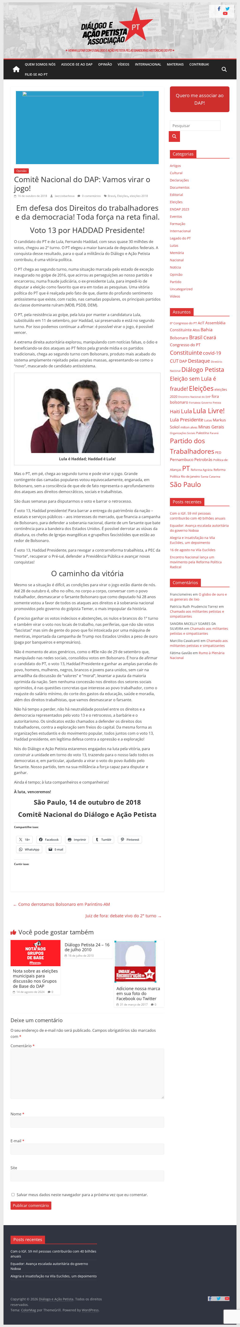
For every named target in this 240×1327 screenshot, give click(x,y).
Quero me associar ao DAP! (200, 99)
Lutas (174, 245)
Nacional (177, 260)
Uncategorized (181, 289)
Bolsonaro (179, 337)
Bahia (207, 329)
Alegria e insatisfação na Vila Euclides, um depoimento (54, 1276)
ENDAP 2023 (179, 209)
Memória (177, 253)
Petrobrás (203, 459)
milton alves (188, 427)
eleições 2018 (139, 196)
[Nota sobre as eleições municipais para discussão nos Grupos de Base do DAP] (35, 942)
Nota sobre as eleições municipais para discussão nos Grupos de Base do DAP (35, 978)
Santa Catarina (210, 477)
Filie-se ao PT (36, 74)
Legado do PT (180, 238)
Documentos (180, 187)
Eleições (122, 196)
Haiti (175, 411)
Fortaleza (194, 402)
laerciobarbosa (65, 196)
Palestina (202, 433)
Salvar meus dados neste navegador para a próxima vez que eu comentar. (82, 1194)
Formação (177, 223)
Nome (17, 1114)
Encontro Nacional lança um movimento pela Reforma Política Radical (196, 562)
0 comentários (91, 196)
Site (14, 1167)
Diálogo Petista (202, 369)
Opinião (105, 64)
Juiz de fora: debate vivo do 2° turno (124, 915)
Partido (175, 282)
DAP (183, 361)
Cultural (176, 173)
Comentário (23, 1045)
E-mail (17, 1140)
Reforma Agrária (202, 470)
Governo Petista (211, 402)
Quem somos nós (40, 64)
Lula (186, 411)
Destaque (199, 361)
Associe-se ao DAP (77, 64)
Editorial (176, 194)
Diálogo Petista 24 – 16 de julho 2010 (87, 947)
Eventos (176, 216)
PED (218, 452)
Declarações (179, 180)
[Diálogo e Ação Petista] (120, 5)
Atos (196, 330)
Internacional (148, 64)
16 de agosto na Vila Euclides (192, 550)
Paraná (214, 433)
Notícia (175, 267)
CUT (174, 361)
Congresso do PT (185, 344)
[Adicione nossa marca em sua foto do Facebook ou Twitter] (136, 942)
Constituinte (186, 352)
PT (186, 468)
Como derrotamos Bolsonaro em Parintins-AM (61, 904)
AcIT (201, 323)
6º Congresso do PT (183, 323)
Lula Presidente (186, 420)
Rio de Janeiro (190, 476)
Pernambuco (181, 459)
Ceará (209, 337)
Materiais (175, 64)
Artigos (175, 165)
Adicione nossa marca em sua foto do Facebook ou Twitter (138, 993)
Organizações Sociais (182, 433)
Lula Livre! (209, 410)
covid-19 (212, 353)
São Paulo (185, 484)
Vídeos (123, 64)
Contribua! (199, 64)
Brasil (111, 196)
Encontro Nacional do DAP (194, 396)
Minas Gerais (211, 427)
